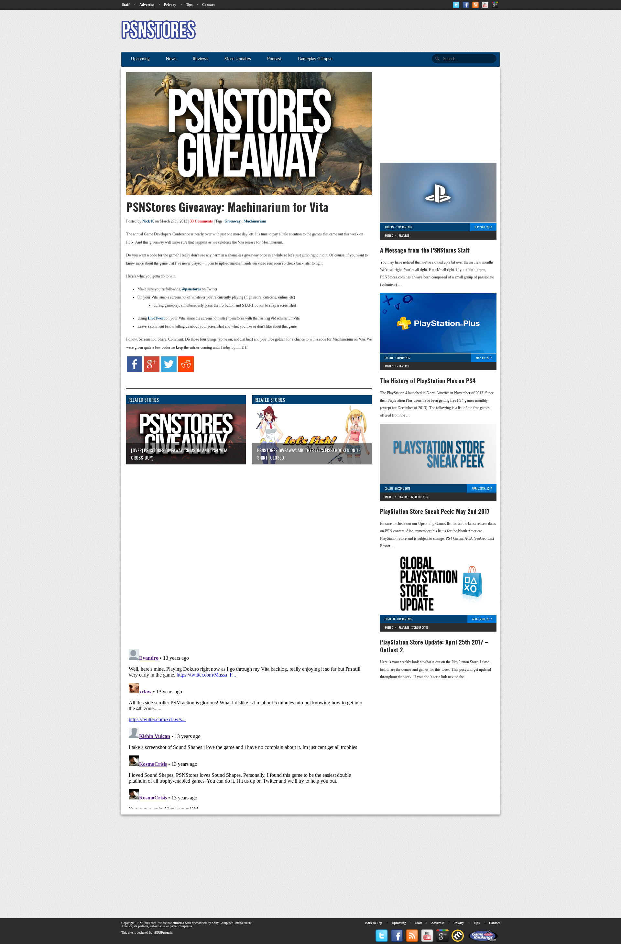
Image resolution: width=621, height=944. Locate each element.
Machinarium (255, 221)
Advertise (146, 4)
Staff (126, 4)
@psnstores (191, 289)
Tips (189, 4)
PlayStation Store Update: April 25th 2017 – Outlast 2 (434, 646)
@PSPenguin (163, 932)
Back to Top (373, 923)
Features (404, 235)
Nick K (148, 221)
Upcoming (399, 923)
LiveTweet (156, 318)
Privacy (170, 4)
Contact (208, 4)
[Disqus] (244, 550)
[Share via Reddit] (186, 370)
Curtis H (390, 619)
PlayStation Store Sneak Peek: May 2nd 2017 (435, 511)
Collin (389, 357)
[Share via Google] (151, 370)
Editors (389, 227)
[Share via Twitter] (169, 370)
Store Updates (419, 496)
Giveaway (232, 221)
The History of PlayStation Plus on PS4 (428, 380)
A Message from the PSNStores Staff (425, 250)
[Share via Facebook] (134, 370)
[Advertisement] (382, 30)
